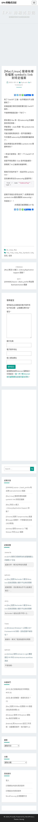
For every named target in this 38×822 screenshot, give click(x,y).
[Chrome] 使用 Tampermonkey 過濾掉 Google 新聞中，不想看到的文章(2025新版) (19, 520)
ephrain (24, 82)
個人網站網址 (12, 358)
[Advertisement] (19, 46)
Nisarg (22, 819)
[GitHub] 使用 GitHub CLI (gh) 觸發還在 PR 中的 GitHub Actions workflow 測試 (19, 657)
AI (7, 250)
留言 (9, 312)
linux (16, 253)
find (11, 253)
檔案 (10, 256)
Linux (11, 250)
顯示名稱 (10, 341)
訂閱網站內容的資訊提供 (15, 786)
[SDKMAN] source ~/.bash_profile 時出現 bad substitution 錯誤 (19, 282)
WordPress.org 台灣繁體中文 (16, 796)
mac (20, 253)
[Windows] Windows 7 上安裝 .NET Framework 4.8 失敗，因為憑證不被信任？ (18, 631)
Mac (15, 250)
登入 (7, 780)
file (8, 253)
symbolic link (28, 253)
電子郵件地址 (12, 349)
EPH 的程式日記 (9, 2)
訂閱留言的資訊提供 (13, 791)
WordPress (29, 817)
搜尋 (5, 256)
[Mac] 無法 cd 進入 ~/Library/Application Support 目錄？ (19, 270)
